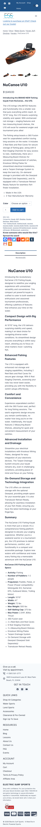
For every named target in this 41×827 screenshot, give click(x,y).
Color (5, 203)
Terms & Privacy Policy (13, 775)
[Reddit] (23, 239)
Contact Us (8, 745)
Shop (29, 3)
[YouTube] (5, 8)
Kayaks (28, 219)
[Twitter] (14, 239)
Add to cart (17, 210)
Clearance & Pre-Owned (14, 715)
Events (6, 753)
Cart (5, 767)
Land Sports (8, 707)
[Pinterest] (18, 239)
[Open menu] (36, 16)
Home (18, 8)
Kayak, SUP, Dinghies (18, 219)
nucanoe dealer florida (21, 226)
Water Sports (14, 221)
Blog (5, 733)
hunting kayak (21, 223)
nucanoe (30, 223)
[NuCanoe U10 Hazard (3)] (20, 53)
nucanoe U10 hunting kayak (22, 228)
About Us (7, 741)
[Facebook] (5, 3)
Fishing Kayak (11, 223)
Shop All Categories (12, 700)
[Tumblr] (32, 239)
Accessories (8, 711)
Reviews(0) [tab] (21, 258)
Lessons (7, 737)
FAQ (5, 749)
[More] (10, 244)
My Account (20, 3)
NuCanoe (6, 221)
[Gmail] (5, 244)
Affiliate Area (9, 779)
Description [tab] (21, 253)
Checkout (7, 771)
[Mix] (27, 239)
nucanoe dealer (8, 226)
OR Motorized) (15, 230)
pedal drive (24, 230)
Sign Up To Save (10, 719)
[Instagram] (9, 3)
